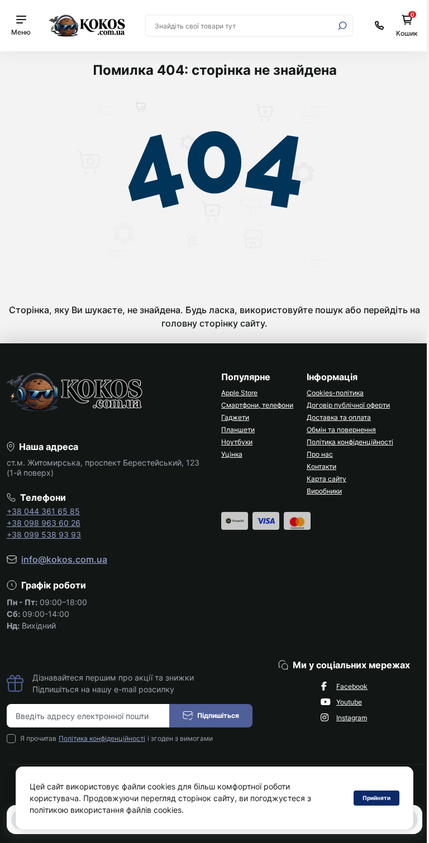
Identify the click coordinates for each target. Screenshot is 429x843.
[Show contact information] (379, 25)
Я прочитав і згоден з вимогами (116, 738)
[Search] (342, 25)
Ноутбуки (236, 442)
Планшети (238, 429)
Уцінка (231, 454)
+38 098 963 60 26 (43, 523)
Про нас (320, 454)
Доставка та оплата (339, 417)
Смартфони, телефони (257, 405)
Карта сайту (326, 479)
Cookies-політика (335, 393)
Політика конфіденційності (350, 442)
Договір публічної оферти (348, 405)
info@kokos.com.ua (64, 559)
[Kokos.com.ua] (88, 24)
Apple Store (239, 393)
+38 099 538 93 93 (44, 534)
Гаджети (235, 417)
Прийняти (376, 797)
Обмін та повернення (341, 429)
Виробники (324, 491)
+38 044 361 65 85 (43, 511)
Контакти (321, 466)
